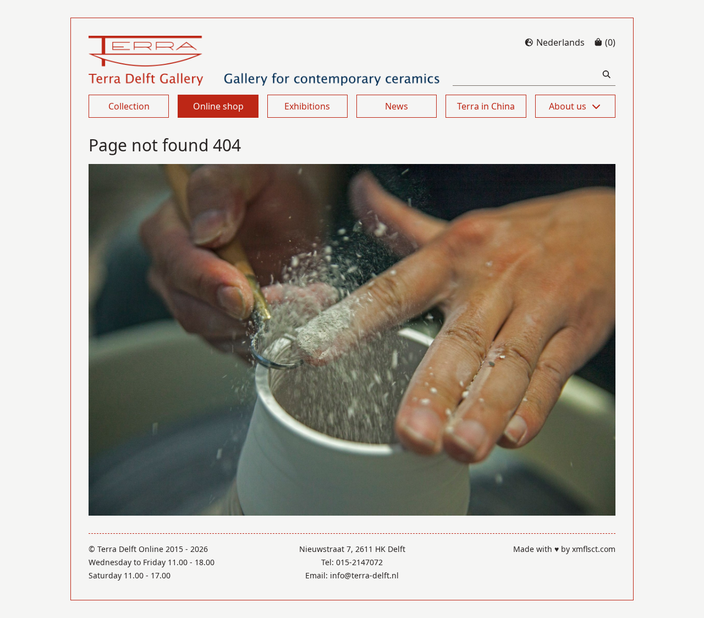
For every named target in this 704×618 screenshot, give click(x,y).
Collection (129, 106)
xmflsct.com (593, 549)
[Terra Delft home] (264, 61)
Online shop (218, 106)
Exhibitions (307, 106)
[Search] (606, 74)
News (396, 106)
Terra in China (486, 106)
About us (567, 106)
